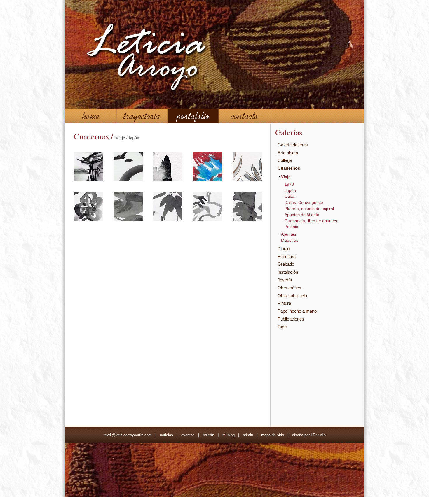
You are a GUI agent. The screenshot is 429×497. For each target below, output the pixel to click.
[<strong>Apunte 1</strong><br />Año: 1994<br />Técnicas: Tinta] (88, 179)
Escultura (287, 256)
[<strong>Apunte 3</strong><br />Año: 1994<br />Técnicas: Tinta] (167, 179)
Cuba (289, 196)
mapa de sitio (272, 435)
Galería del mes (293, 144)
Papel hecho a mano (297, 311)
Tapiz (282, 326)
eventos (188, 435)
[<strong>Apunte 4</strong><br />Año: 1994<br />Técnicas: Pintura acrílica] (207, 179)
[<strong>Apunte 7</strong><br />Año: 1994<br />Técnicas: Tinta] (128, 219)
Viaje (286, 176)
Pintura (284, 303)
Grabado (286, 264)
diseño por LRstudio (309, 435)
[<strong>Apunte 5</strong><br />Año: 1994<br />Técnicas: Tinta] (247, 179)
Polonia (291, 226)
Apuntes (288, 234)
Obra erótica (289, 287)
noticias (166, 435)
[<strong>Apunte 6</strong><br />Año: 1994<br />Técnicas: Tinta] (88, 219)
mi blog (228, 435)
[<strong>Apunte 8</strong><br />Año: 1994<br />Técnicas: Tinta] (167, 219)
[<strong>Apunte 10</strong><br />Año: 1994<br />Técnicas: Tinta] (247, 219)
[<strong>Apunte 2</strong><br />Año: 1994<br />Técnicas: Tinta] (128, 179)
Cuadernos (289, 168)
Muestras (289, 240)
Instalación (288, 272)
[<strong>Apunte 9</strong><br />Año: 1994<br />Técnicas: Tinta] (207, 219)
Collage (285, 160)
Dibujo (284, 248)
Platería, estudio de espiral (309, 208)
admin (248, 435)
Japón (290, 190)
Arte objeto (288, 152)
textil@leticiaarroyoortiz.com (128, 435)
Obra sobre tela (292, 295)
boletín (208, 435)
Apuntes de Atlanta (302, 214)
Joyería (285, 279)
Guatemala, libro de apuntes (311, 220)
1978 (289, 184)
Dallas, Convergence (304, 202)
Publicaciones (291, 318)
